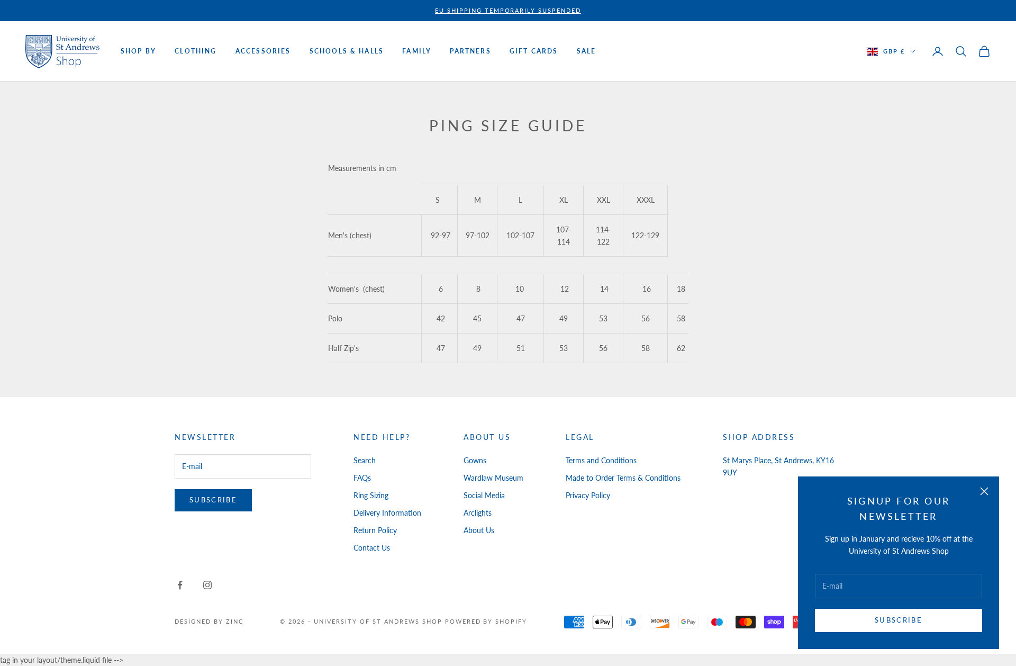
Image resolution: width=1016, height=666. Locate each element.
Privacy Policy (588, 495)
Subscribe (898, 620)
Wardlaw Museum (493, 477)
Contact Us (371, 547)
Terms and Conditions (601, 460)
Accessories (263, 51)
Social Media (484, 495)
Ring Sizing (370, 495)
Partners (470, 51)
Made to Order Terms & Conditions (623, 477)
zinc (234, 621)
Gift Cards (534, 51)
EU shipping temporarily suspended (508, 10)
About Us (479, 530)
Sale (586, 51)
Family (416, 51)
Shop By (138, 51)
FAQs (362, 477)
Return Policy (375, 530)
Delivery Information (387, 512)
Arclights (478, 512)
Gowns (475, 460)
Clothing (195, 51)
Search (364, 460)
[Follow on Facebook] (180, 585)
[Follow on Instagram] (207, 585)
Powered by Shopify (486, 621)
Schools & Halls (347, 51)
